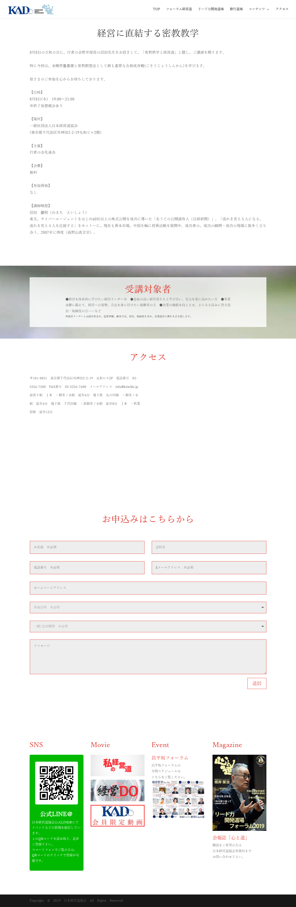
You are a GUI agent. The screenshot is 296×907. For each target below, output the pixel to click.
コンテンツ (257, 9)
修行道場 (236, 9)
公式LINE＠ (56, 814)
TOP (156, 9)
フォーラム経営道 (179, 9)
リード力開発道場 (211, 9)
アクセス (282, 9)
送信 (257, 683)
